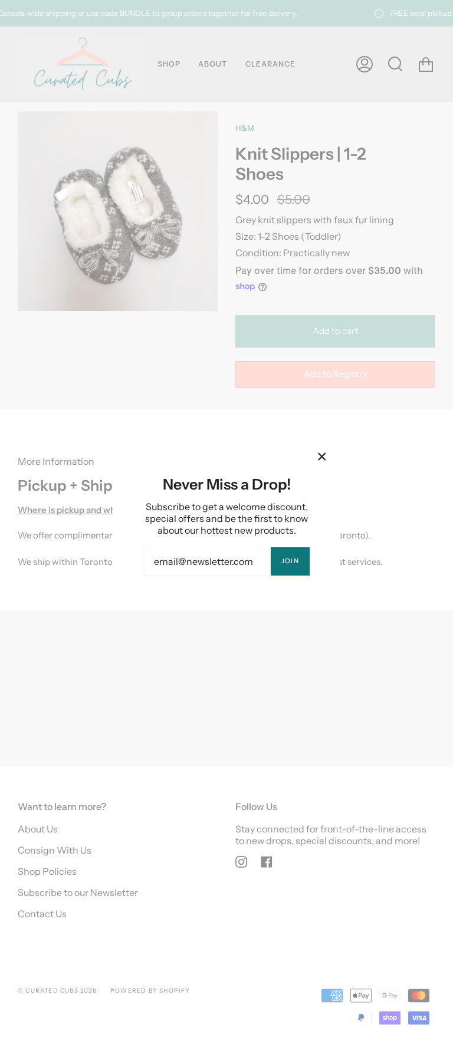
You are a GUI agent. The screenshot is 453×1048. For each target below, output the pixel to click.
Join (290, 561)
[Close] (322, 456)
